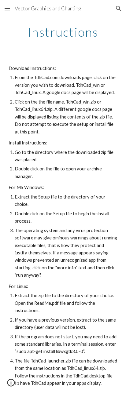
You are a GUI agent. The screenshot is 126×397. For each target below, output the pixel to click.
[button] (7, 8)
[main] (63, 32)
